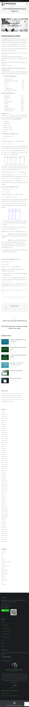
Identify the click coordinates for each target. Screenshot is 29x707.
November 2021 (4, 487)
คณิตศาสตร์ (5, 21)
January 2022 (4, 483)
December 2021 (4, 485)
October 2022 (4, 464)
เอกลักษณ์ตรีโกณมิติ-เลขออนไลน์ (16, 370)
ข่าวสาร (2, 640)
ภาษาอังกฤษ (3, 578)
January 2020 (4, 531)
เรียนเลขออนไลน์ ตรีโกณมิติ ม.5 (16, 378)
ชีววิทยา (2, 568)
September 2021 (4, 491)
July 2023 (3, 446)
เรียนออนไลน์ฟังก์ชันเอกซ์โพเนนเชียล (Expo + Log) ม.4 (18, 348)
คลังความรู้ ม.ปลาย (6, 23)
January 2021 (4, 507)
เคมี (2, 582)
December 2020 (4, 509)
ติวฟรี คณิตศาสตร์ (4, 570)
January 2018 (4, 539)
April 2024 (3, 428)
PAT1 (2, 556)
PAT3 (2, 558)
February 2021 (4, 505)
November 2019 (4, 535)
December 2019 (4, 533)
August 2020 (4, 517)
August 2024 (4, 420)
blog (3, 19)
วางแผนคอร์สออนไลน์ (7, 631)
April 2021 (3, 501)
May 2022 (3, 474)
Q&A (2, 643)
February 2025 (4, 414)
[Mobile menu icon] (27, 4)
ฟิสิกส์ (2, 576)
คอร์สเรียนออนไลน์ (4, 625)
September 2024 (4, 418)
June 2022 (3, 472)
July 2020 (3, 519)
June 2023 (3, 448)
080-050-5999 (6, 604)
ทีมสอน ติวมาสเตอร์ (6, 634)
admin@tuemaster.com (8, 606)
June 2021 (3, 497)
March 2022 (3, 478)
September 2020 (4, 515)
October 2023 (4, 440)
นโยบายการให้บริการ (5, 693)
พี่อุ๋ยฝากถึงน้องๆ (4, 574)
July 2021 (3, 495)
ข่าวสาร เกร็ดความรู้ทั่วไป (6, 562)
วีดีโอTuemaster (4, 580)
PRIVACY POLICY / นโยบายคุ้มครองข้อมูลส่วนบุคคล (11, 695)
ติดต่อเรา (3, 646)
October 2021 (4, 489)
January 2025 (4, 416)
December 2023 (4, 436)
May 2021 (3, 499)
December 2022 (4, 460)
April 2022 (3, 476)
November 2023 (4, 438)
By (23, 297)
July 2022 (3, 470)
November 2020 (4, 511)
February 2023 (4, 456)
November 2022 (4, 462)
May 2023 (3, 450)
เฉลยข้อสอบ (3, 584)
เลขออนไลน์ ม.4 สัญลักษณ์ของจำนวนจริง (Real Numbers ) (18, 340)
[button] (11, 687)
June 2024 (3, 424)
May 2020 (3, 523)
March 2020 (3, 527)
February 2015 (4, 541)
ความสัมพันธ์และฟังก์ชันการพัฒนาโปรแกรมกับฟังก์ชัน (18, 356)
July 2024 (3, 422)
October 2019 (4, 537)
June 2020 (3, 521)
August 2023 (4, 444)
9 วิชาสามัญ (3, 552)
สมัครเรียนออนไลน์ (6, 628)
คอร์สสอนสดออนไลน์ (5, 637)
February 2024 (4, 432)
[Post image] (5, 342)
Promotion (3, 560)
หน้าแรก (2, 622)
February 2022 (4, 480)
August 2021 (4, 493)
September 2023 (4, 442)
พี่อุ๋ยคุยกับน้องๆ (4, 572)
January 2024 (4, 434)
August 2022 (4, 468)
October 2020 (4, 513)
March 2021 (3, 503)
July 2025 (3, 412)
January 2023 (4, 458)
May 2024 (3, 426)
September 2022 (4, 466)
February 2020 (4, 529)
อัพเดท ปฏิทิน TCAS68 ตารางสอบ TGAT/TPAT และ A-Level (16, 364)
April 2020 (3, 525)
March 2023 (3, 454)
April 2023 (3, 452)
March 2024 (3, 430)
